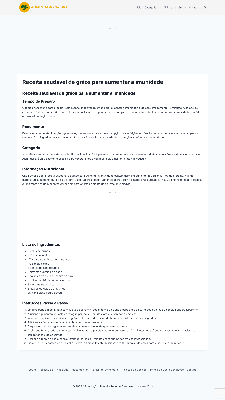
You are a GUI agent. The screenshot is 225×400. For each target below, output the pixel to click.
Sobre (182, 7)
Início (138, 7)
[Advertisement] (112, 51)
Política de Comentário (105, 369)
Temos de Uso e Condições (167, 369)
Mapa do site (80, 369)
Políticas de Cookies (134, 369)
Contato (194, 7)
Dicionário (169, 7)
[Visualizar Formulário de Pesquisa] (205, 7)
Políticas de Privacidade (53, 369)
